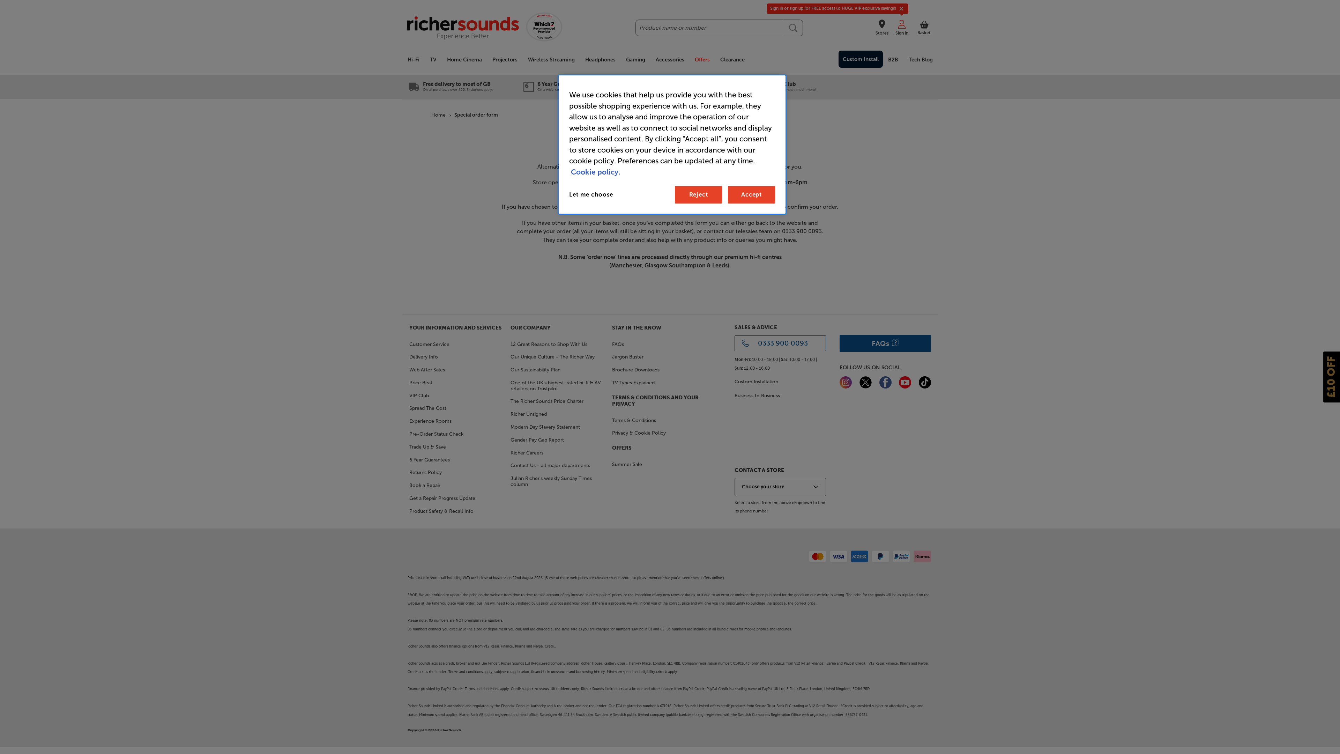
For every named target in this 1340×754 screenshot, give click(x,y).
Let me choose (591, 194)
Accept (751, 194)
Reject (698, 194)
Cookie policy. (595, 172)
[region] (672, 144)
